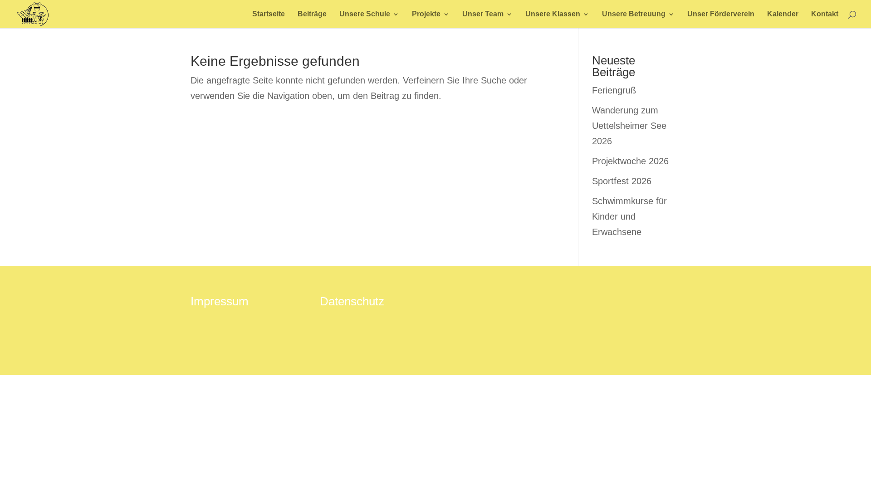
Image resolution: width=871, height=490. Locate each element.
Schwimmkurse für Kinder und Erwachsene (629, 216)
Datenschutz (352, 301)
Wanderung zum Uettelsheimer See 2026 (629, 125)
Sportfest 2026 (621, 181)
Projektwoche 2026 (630, 161)
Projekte (426, 14)
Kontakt (824, 14)
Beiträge (312, 14)
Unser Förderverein (720, 14)
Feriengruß (614, 90)
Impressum (220, 301)
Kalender (782, 14)
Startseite (268, 14)
